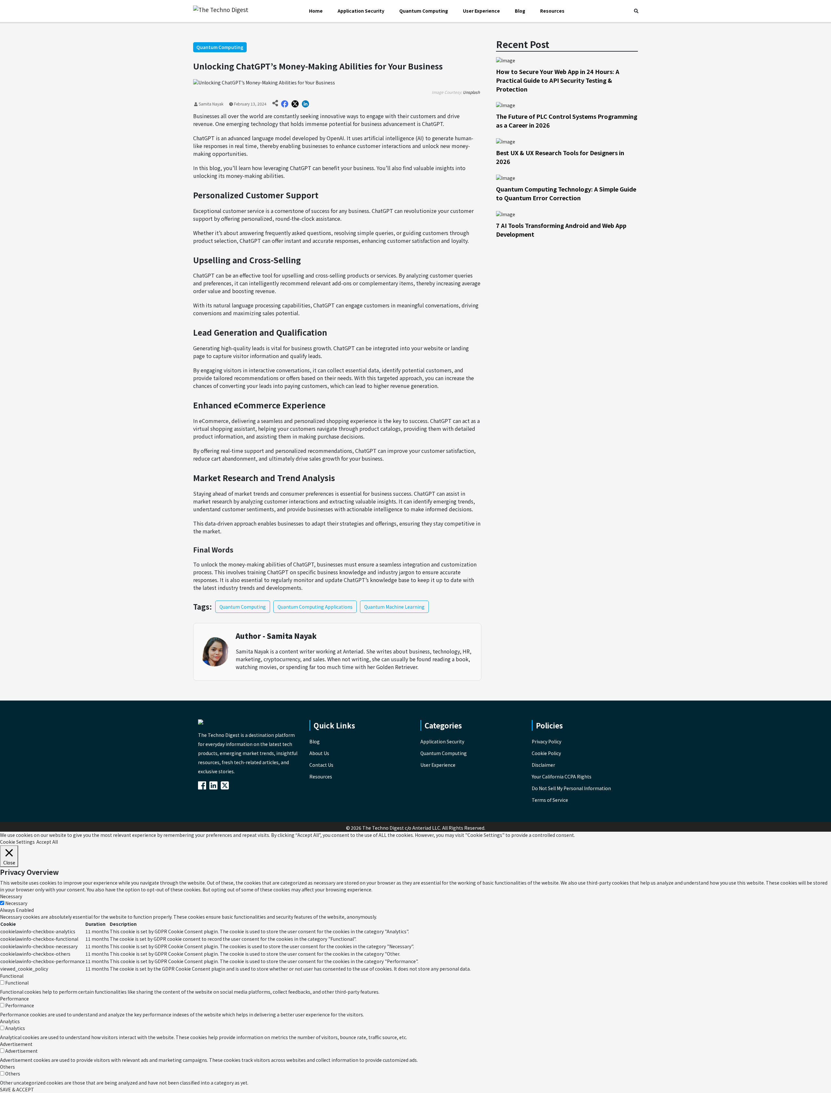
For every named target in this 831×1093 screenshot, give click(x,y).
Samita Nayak (210, 103)
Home (316, 10)
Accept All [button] (47, 841)
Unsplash (471, 92)
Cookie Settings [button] (17, 841)
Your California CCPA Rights (561, 776)
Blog (520, 10)
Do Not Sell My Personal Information (571, 788)
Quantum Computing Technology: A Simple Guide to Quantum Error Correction (566, 193)
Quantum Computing (423, 10)
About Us (319, 753)
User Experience (481, 10)
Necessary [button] (11, 896)
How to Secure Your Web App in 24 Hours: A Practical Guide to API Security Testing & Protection (557, 80)
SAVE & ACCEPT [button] (17, 1089)
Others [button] (7, 1066)
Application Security (361, 10)
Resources (552, 10)
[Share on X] (295, 103)
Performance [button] (14, 998)
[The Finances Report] (203, 784)
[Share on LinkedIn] (305, 103)
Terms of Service (550, 800)
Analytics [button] (10, 1021)
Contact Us (321, 765)
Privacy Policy (546, 741)
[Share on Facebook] (284, 103)
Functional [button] (11, 976)
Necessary (16, 903)
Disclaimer (543, 765)
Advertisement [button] (16, 1044)
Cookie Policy (546, 753)
